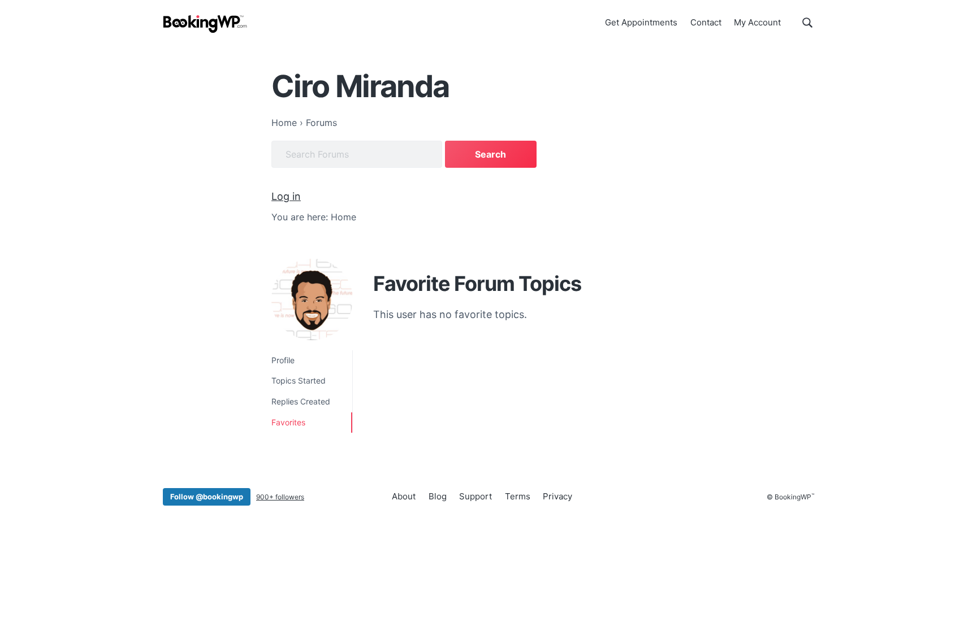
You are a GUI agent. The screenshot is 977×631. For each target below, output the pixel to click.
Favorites (288, 422)
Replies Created (300, 401)
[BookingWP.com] (205, 24)
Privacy (557, 496)
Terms (517, 496)
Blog (438, 496)
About (404, 496)
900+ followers (280, 497)
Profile (283, 360)
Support (475, 496)
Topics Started (298, 380)
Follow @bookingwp (206, 496)
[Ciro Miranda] (312, 299)
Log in (286, 196)
